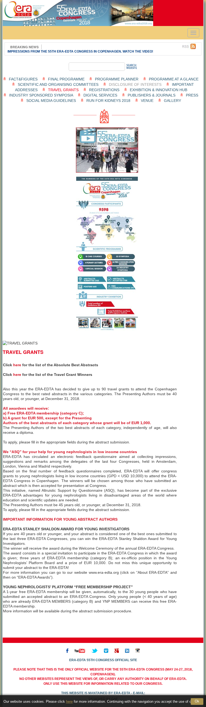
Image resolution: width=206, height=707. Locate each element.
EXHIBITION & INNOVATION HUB (158, 90)
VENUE (147, 100)
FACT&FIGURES (23, 79)
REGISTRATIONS (104, 90)
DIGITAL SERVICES (100, 95)
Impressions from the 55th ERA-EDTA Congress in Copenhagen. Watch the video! (80, 51)
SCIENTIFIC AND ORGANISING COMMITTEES (58, 84)
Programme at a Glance (173, 79)
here (69, 701)
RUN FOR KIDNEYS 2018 (108, 100)
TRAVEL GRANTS (63, 90)
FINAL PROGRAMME (66, 79)
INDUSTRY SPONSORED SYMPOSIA (41, 95)
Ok (197, 701)
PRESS (192, 95)
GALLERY (172, 100)
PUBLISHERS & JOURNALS (151, 95)
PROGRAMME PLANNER (116, 79)
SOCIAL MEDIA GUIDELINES (51, 100)
